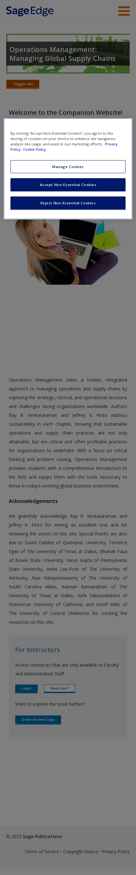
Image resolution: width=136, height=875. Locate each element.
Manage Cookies (68, 166)
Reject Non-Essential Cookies (68, 203)
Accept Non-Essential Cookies (68, 185)
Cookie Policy (34, 149)
